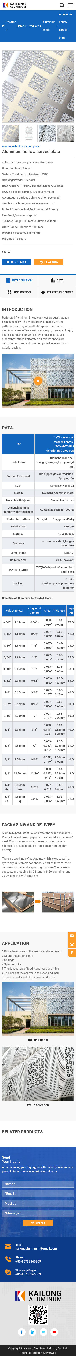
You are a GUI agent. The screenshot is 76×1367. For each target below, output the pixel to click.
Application (22, 292)
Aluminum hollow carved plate (65, 26)
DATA (60, 280)
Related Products (60, 292)
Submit (40, 1222)
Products (33, 26)
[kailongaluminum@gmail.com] (72, 936)
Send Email (19, 262)
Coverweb (50, 1352)
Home (20, 26)
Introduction (22, 280)
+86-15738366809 (28, 1261)
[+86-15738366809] (72, 944)
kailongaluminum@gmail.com (36, 1248)
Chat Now (51, 262)
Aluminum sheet (49, 26)
